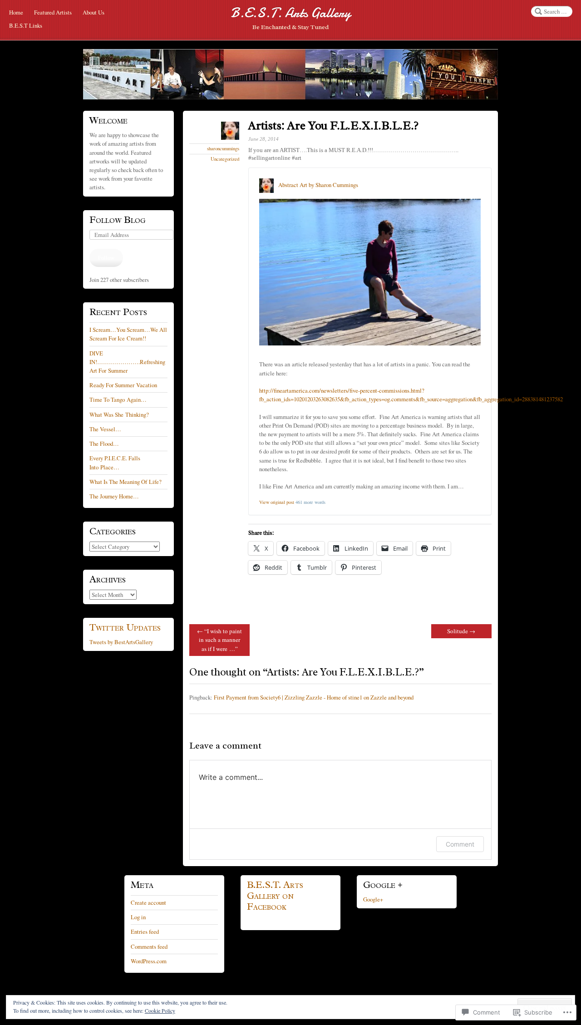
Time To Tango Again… (118, 399)
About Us (93, 12)
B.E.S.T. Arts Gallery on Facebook (275, 895)
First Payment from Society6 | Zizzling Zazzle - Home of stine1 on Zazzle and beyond (314, 697)
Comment (460, 844)
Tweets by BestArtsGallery (121, 642)
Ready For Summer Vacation (123, 385)
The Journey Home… (114, 496)
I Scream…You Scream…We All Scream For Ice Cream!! (128, 333)
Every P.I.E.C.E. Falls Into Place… (114, 462)
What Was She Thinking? (119, 414)
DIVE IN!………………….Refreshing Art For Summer (127, 362)
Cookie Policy (160, 1010)
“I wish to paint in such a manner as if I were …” (219, 639)
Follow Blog (117, 219)
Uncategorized (225, 159)
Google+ (373, 899)
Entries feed (145, 931)
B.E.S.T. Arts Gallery (290, 13)
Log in (138, 917)
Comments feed (149, 946)
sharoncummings (223, 148)
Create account (148, 902)
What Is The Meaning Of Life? (125, 482)
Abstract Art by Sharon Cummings (318, 185)
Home (16, 12)
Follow (106, 257)
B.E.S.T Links (25, 25)
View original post (276, 502)
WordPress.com (149, 961)
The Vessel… (105, 429)
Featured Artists (53, 12)
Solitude (461, 631)
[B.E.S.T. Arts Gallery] (290, 74)
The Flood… (104, 443)
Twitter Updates (125, 627)
